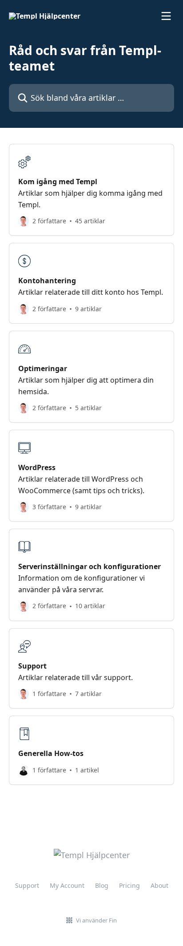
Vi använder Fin (96, 920)
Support (27, 885)
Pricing (129, 885)
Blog (101, 885)
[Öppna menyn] (166, 16)
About (159, 885)
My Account (67, 885)
